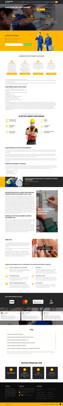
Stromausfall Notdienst (12, 126)
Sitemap (57, 404)
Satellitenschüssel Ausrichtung (41, 396)
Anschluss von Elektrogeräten (12, 120)
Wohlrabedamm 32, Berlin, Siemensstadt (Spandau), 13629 (25, 376)
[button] (33, 248)
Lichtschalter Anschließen (12, 132)
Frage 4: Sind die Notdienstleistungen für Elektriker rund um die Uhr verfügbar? (21, 342)
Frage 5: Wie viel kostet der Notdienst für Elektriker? (16, 345)
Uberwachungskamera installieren (49, 132)
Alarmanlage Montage (47, 126)
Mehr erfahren (12, 73)
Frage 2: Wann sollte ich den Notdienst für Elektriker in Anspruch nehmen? (20, 337)
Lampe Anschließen (51, 394)
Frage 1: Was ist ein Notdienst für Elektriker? (15, 334)
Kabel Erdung (45, 120)
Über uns (42, 9)
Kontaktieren (46, 404)
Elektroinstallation (50, 398)
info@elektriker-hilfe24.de (38, 374)
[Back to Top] (60, 404)
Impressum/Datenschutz (51, 404)
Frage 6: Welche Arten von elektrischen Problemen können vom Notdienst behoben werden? (23, 348)
